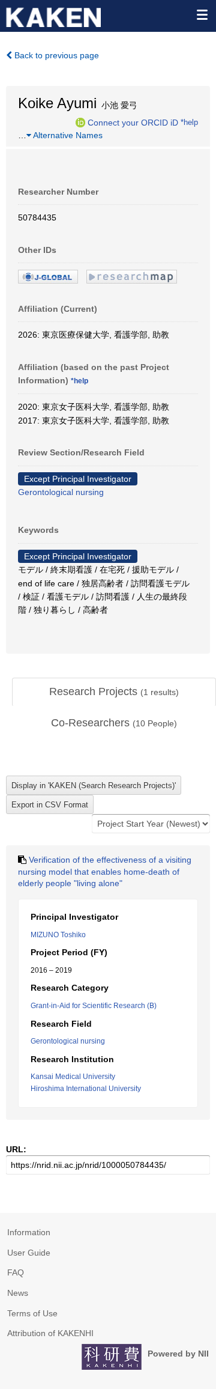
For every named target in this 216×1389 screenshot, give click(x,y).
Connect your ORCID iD (133, 122)
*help (189, 122)
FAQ (15, 1272)
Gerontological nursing (61, 492)
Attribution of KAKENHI (50, 1333)
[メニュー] (201, 14)
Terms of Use (32, 1313)
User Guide (28, 1252)
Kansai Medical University (73, 1076)
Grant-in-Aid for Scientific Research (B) (94, 1005)
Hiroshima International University (86, 1088)
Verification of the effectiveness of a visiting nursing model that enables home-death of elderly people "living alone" (104, 871)
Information (28, 1232)
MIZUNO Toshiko (58, 935)
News (17, 1293)
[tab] (114, 692)
